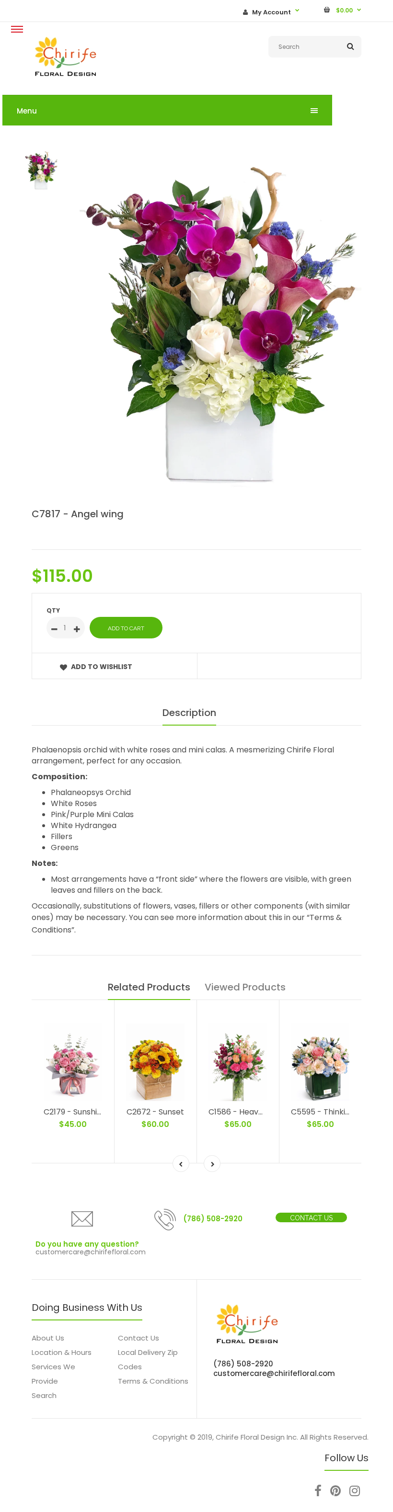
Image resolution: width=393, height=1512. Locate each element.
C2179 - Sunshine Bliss (84, 1111)
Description (189, 712)
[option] (220, 325)
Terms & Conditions (153, 1381)
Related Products (149, 987)
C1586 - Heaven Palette (253, 1111)
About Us (48, 1338)
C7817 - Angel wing (78, 514)
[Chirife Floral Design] (65, 74)
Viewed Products (245, 987)
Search (44, 1395)
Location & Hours (62, 1352)
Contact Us (311, 1218)
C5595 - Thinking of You (335, 1111)
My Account (271, 12)
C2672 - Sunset (155, 1111)
